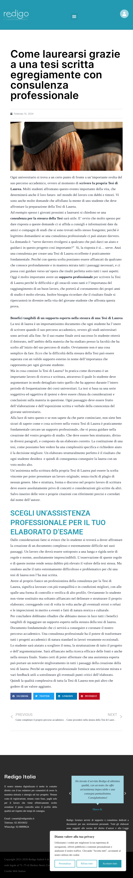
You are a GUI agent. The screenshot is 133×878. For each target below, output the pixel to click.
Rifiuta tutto (87, 863)
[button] (74, 16)
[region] (88, 851)
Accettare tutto (110, 863)
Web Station (19, 871)
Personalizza (65, 863)
